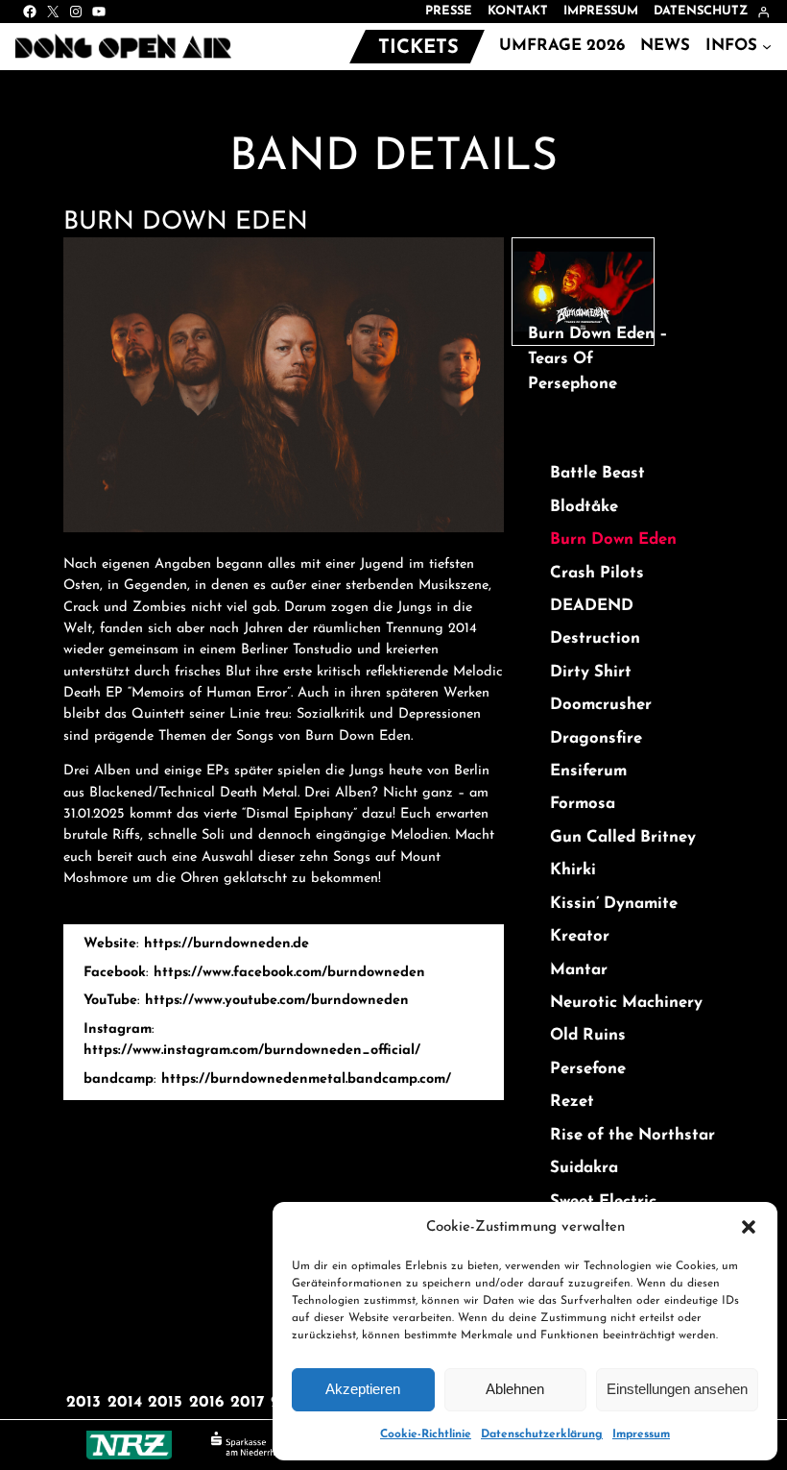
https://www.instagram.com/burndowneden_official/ (251, 1050)
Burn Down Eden (613, 539)
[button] (748, 1227)
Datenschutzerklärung (542, 1434)
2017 (247, 1402)
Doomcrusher (601, 705)
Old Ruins (588, 1035)
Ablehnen (515, 1389)
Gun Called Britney (623, 837)
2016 (206, 1402)
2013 (83, 1402)
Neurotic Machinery (626, 1002)
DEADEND (591, 606)
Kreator (579, 936)
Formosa (582, 804)
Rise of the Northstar (632, 1135)
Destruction (595, 638)
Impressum (641, 1434)
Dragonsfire (596, 738)
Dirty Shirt (591, 672)
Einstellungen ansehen (677, 1389)
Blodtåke (584, 507)
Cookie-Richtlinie (425, 1434)
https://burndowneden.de (226, 944)
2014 (124, 1402)
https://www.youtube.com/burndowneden (277, 1000)
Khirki (573, 870)
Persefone (588, 1069)
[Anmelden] (763, 12)
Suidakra (584, 1168)
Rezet (572, 1101)
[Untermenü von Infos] (767, 46)
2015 (165, 1402)
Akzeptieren (362, 1389)
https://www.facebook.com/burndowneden (289, 973)
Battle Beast (597, 473)
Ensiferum (588, 771)
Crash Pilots (597, 573)
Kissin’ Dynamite (614, 903)
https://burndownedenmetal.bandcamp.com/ (306, 1079)
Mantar (579, 970)
